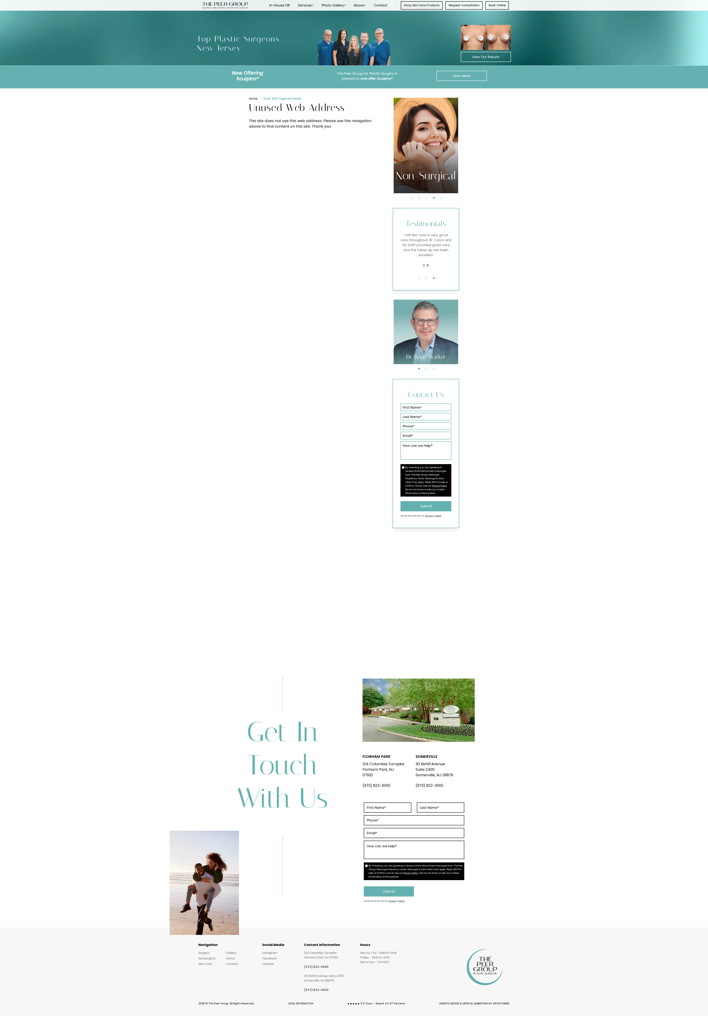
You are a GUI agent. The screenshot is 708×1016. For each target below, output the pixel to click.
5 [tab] (441, 198)
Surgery (204, 953)
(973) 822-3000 (376, 785)
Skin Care (205, 964)
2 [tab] (419, 198)
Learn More (462, 76)
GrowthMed (501, 1003)
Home (253, 98)
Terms (438, 516)
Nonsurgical (206, 958)
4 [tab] (434, 198)
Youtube (268, 964)
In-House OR (279, 5)
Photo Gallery (333, 5)
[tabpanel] (426, 145)
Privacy (429, 516)
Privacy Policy (439, 485)
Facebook (269, 958)
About (359, 5)
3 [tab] (426, 198)
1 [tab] (412, 198)
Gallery (231, 953)
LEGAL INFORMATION (300, 1003)
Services (305, 5)
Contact (380, 5)
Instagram (269, 953)
